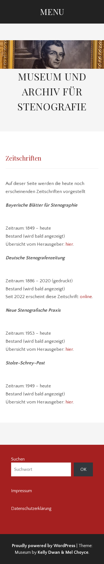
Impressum (21, 490)
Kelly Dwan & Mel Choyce (63, 552)
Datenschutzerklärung (31, 508)
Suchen (18, 459)
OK (83, 469)
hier (69, 244)
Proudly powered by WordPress (43, 545)
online (86, 296)
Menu (52, 11)
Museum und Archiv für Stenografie (52, 91)
